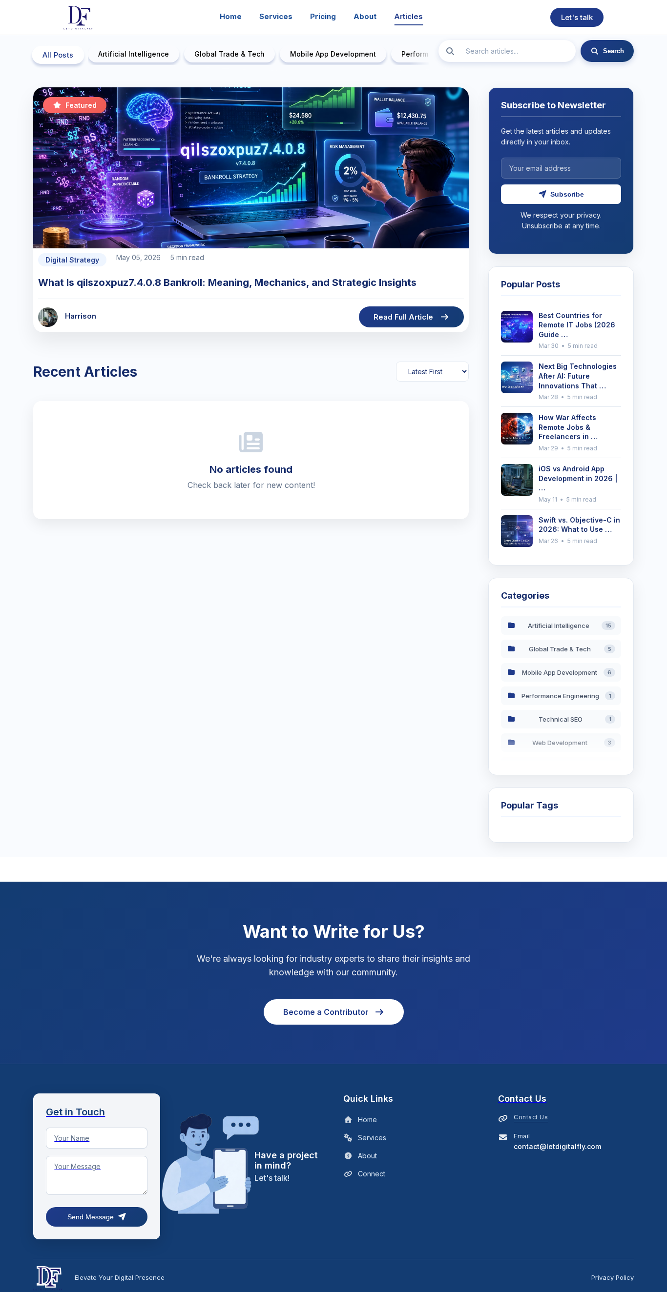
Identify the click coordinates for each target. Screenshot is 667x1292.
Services (275, 16)
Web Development (571, 743)
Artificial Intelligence (133, 54)
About (365, 16)
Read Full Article (403, 317)
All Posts (58, 55)
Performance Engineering (566, 696)
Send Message (90, 1217)
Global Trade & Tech (229, 54)
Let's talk (577, 17)
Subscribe (567, 194)
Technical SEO (575, 719)
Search (613, 51)
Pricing (323, 16)
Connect (371, 1174)
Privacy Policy (612, 1277)
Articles (408, 16)
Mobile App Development (333, 54)
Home (231, 16)
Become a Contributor (326, 1012)
